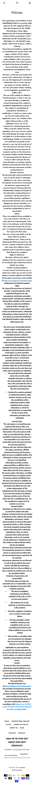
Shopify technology (17, 770)
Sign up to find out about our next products (17, 742)
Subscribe (24, 754)
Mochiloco (22, 767)
